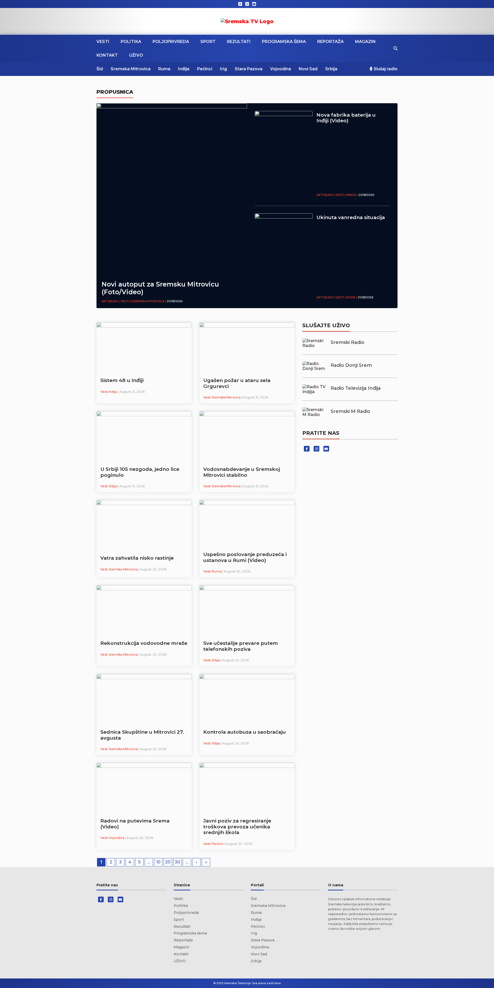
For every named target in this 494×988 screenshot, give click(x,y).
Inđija (183, 68)
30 (177, 862)
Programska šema (284, 41)
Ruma (164, 68)
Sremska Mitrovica (131, 68)
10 (158, 862)
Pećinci (204, 68)
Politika (131, 41)
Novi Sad (308, 68)
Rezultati (239, 41)
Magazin (365, 41)
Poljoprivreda (171, 41)
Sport (208, 41)
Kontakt (107, 55)
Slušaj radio (385, 68)
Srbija (331, 68)
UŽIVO (136, 55)
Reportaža (330, 41)
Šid (99, 68)
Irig (223, 68)
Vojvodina (280, 68)
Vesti (102, 41)
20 (168, 862)
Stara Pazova (248, 68)
